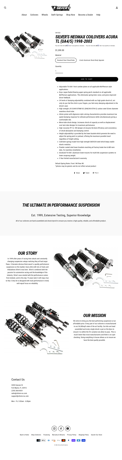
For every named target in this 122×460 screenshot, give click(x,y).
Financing (46, 435)
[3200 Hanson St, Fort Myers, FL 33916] (61, 390)
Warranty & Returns (58, 435)
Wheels (45, 15)
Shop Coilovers (36, 435)
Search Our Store (96, 435)
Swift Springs (57, 15)
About (24, 15)
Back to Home (24, 435)
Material (58, 55)
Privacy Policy (71, 435)
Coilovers (34, 15)
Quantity (58, 66)
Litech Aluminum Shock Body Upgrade (91, 60)
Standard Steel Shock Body (66, 60)
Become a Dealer (85, 15)
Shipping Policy (84, 435)
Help (98, 15)
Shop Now (70, 15)
